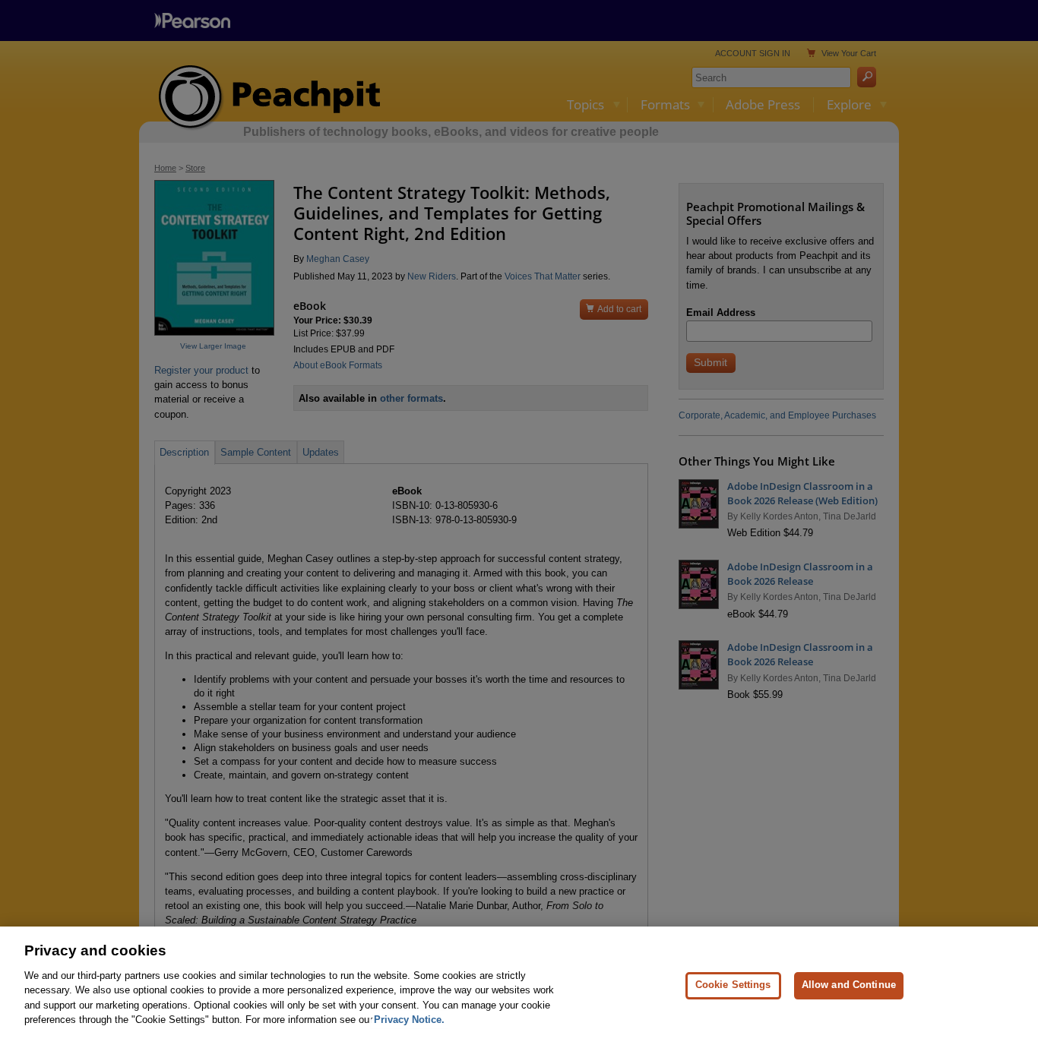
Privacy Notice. (409, 1019)
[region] (519, 986)
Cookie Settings (733, 985)
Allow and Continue (849, 985)
